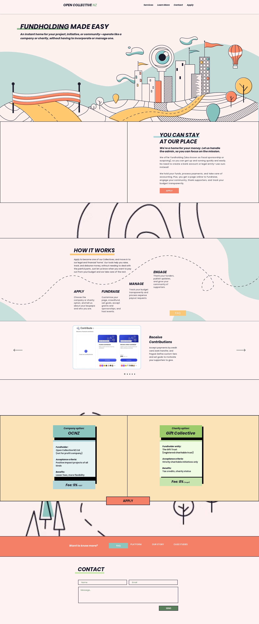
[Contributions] (124, 374)
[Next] (241, 350)
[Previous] (18, 350)
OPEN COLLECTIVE (80, 5)
